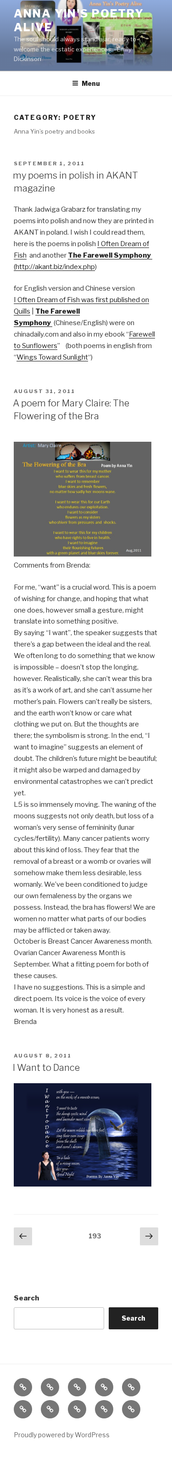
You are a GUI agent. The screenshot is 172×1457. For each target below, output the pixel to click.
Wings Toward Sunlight (52, 357)
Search (26, 1298)
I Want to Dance (46, 1067)
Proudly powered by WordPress (62, 1435)
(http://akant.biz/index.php (54, 267)
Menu (91, 83)
